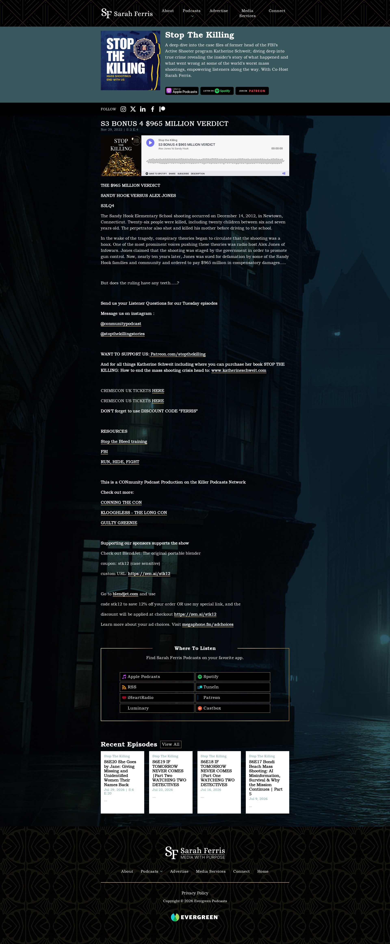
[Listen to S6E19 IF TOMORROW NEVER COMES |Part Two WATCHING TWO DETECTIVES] (171, 782)
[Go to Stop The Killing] (130, 60)
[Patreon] (162, 109)
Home (263, 871)
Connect (241, 871)
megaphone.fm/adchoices (207, 624)
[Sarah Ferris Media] (128, 13)
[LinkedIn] (143, 109)
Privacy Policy (195, 893)
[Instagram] (123, 109)
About (127, 871)
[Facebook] (152, 109)
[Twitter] (133, 109)
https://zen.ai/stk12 (149, 573)
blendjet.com (125, 594)
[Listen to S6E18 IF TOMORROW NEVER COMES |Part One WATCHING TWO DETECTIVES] (219, 782)
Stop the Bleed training (124, 441)
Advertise (219, 10)
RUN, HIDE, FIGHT (120, 462)
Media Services (211, 871)
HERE (158, 390)
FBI (104, 451)
